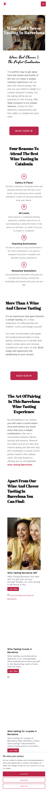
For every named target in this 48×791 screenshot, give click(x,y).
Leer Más (13, 589)
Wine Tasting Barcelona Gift (22, 572)
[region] (24, 771)
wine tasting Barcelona (19, 464)
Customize (24, 780)
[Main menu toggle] (43, 3)
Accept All (24, 774)
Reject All (24, 786)
